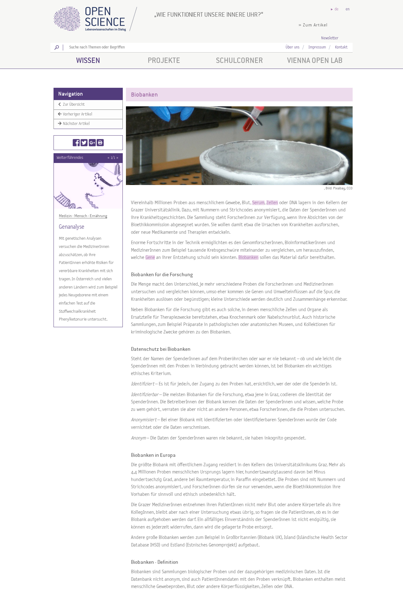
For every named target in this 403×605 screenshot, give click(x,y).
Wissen (88, 60)
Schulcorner (239, 60)
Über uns (292, 47)
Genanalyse (71, 227)
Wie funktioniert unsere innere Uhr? (208, 14)
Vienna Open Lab (315, 60)
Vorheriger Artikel (77, 114)
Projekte (164, 60)
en (347, 9)
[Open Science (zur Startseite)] (101, 17)
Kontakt (341, 47)
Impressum (317, 47)
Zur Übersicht (73, 105)
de (336, 9)
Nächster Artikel (76, 124)
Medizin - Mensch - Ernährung (83, 216)
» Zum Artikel (312, 25)
